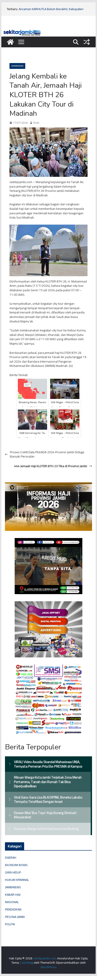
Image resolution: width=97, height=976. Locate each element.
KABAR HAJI (13, 894)
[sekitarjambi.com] (48, 31)
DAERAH (10, 857)
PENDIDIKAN (13, 909)
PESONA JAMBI (15, 917)
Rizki (36, 123)
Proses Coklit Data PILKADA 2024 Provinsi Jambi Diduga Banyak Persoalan (47, 454)
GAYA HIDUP (13, 872)
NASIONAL (12, 902)
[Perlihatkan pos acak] (86, 42)
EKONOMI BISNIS (16, 865)
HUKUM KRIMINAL (17, 880)
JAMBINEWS (17, 66)
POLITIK (10, 924)
